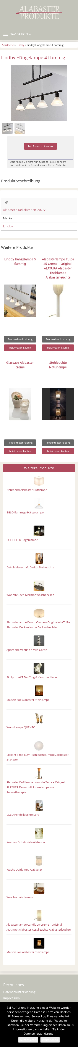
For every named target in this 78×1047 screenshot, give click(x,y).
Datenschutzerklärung (19, 992)
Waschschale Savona (19, 897)
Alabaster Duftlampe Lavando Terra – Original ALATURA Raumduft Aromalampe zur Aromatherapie (35, 787)
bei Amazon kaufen (40, 146)
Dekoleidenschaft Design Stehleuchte (30, 567)
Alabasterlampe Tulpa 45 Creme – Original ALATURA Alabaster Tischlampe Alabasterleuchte (58, 268)
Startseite (8, 45)
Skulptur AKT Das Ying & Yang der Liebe (31, 677)
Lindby (20, 45)
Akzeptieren (28, 1040)
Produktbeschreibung (20, 339)
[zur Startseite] (39, 12)
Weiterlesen (50, 1040)
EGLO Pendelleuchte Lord (22, 815)
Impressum (11, 998)
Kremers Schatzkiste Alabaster (25, 842)
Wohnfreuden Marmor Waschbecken (30, 595)
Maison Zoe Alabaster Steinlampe (27, 700)
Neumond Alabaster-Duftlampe (26, 490)
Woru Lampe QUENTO (20, 727)
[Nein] (72, 1025)
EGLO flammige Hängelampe (25, 512)
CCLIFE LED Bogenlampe (22, 540)
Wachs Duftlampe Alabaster (24, 870)
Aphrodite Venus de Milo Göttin (26, 650)
